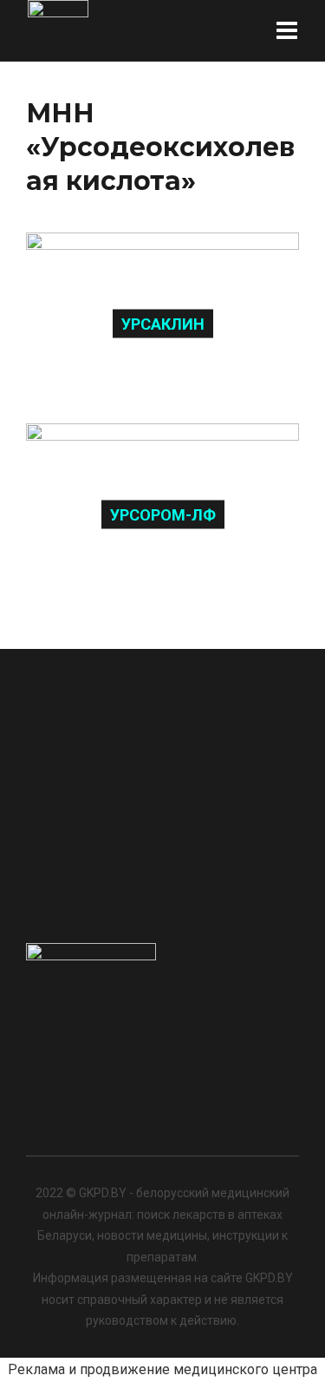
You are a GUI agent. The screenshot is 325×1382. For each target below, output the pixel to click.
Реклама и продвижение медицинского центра (162, 1369)
